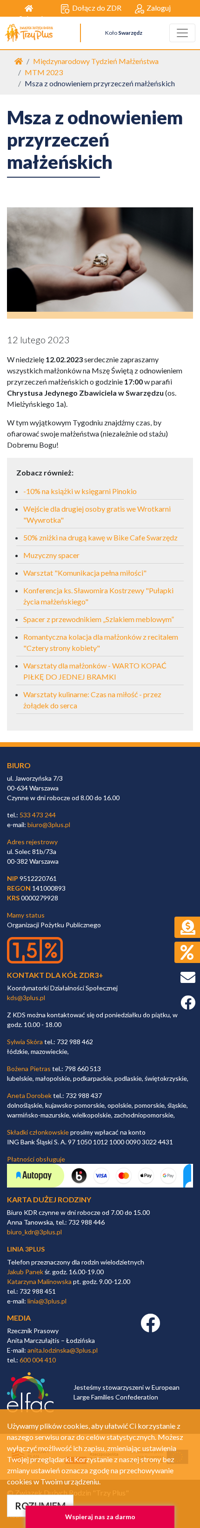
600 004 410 (38, 1360)
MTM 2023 (44, 72)
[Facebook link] (150, 1328)
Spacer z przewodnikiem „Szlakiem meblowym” (98, 619)
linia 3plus (26, 1249)
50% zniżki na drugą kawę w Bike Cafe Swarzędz (100, 537)
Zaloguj (159, 7)
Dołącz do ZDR (96, 7)
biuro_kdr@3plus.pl (34, 1232)
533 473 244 (38, 815)
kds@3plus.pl (26, 998)
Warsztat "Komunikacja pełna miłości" (85, 572)
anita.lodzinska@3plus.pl (62, 1350)
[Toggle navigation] (182, 33)
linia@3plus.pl (47, 1301)
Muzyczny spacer (51, 555)
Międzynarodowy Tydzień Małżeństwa (96, 61)
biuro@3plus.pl (48, 824)
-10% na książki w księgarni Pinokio (80, 491)
